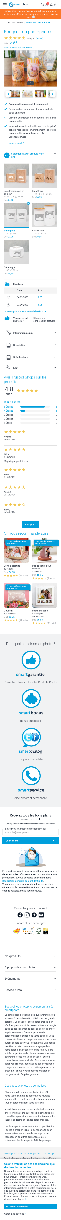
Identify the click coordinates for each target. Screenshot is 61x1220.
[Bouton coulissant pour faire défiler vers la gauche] (8, 94)
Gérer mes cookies (14, 1213)
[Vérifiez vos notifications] (51, 4)
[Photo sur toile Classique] (44, 595)
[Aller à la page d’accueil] (19, 4)
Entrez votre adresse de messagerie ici (25, 828)
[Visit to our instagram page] (27, 915)
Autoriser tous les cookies (17, 1206)
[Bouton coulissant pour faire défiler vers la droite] (53, 94)
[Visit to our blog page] (41, 915)
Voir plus (29, 524)
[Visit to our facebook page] (20, 915)
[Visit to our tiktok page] (34, 915)
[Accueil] (4, 23)
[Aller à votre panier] (55, 4)
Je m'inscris (12, 840)
